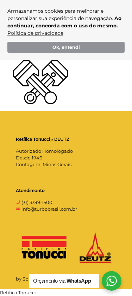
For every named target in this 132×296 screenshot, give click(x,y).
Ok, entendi (66, 47)
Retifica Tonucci (18, 292)
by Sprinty (27, 279)
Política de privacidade (35, 33)
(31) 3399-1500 (36, 202)
